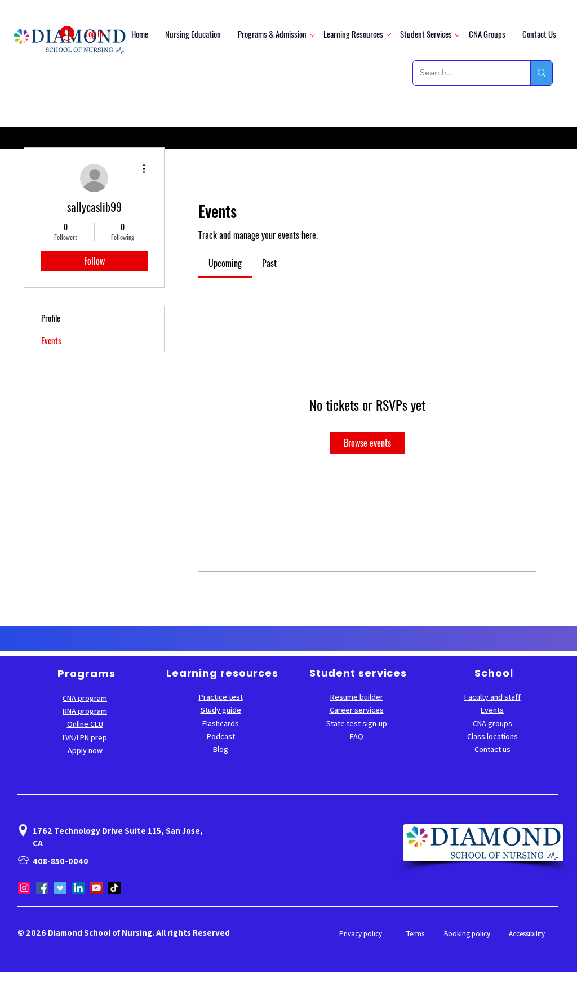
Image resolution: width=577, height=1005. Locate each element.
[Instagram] (24, 888)
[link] (225, 263)
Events (51, 340)
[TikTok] (114, 888)
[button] (272, 33)
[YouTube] (96, 888)
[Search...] (541, 73)
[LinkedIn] (78, 888)
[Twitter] (60, 888)
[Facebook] (42, 888)
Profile (50, 318)
